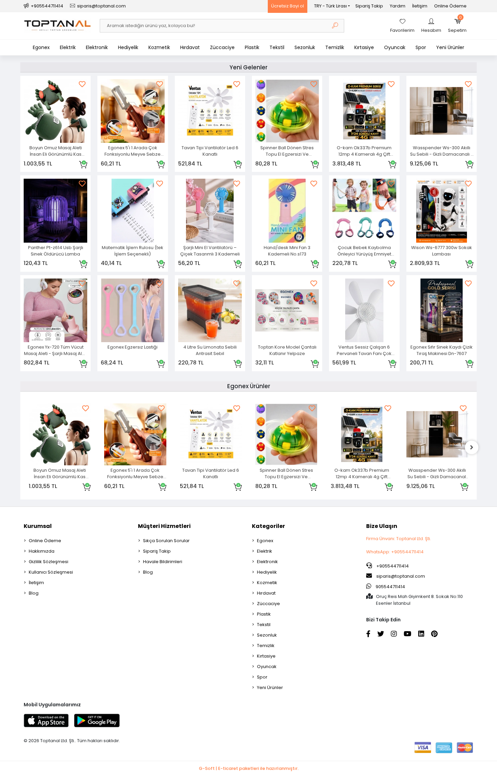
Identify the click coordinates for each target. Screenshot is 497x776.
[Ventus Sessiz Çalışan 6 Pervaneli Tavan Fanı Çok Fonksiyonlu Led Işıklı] (364, 310)
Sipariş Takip (369, 6)
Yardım (397, 6)
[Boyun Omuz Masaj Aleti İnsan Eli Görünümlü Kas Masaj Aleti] (55, 111)
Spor (421, 47)
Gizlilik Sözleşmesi (48, 561)
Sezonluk (304, 47)
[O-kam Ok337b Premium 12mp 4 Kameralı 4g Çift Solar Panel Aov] (364, 111)
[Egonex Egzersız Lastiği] (132, 310)
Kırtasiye (364, 47)
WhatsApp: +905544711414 (395, 552)
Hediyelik (128, 47)
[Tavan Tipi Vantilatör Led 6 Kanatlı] (210, 111)
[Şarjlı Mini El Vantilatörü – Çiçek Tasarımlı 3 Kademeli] (210, 210)
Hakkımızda (41, 551)
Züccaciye (222, 47)
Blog (34, 593)
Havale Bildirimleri (162, 561)
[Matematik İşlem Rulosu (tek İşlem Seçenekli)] (132, 210)
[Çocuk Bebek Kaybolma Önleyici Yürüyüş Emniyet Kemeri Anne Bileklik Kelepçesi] (364, 210)
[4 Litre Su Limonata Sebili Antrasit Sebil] (210, 310)
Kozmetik (159, 47)
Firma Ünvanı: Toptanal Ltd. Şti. (398, 538)
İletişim (419, 6)
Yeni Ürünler (450, 47)
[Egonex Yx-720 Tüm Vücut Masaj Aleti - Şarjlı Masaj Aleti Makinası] (55, 310)
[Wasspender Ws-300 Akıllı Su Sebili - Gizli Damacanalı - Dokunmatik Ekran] (441, 111)
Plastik (252, 47)
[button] (457, 26)
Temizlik (334, 47)
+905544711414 (392, 566)
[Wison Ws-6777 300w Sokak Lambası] (441, 210)
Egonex (41, 47)
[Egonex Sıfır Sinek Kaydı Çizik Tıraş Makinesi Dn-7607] (441, 310)
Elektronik (97, 47)
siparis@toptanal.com (400, 576)
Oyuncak (394, 47)
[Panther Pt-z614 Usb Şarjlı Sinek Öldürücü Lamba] (55, 210)
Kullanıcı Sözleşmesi (51, 572)
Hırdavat (190, 47)
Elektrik (68, 47)
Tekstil (276, 47)
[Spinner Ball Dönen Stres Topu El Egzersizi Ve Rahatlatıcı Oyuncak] (287, 111)
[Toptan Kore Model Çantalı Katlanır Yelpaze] (287, 310)
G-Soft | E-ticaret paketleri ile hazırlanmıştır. (249, 768)
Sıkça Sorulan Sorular (166, 540)
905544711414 (390, 586)
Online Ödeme (450, 6)
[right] (472, 447)
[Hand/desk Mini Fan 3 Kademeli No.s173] (287, 210)
